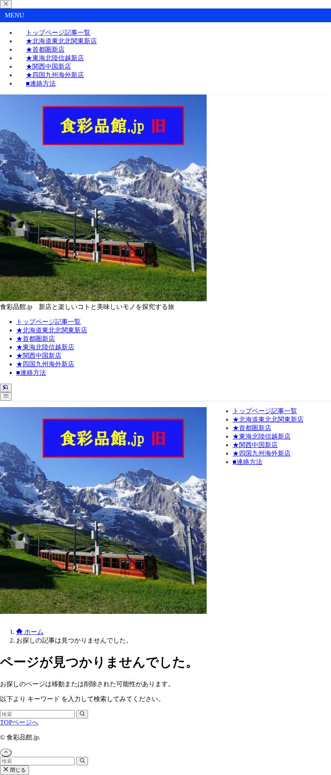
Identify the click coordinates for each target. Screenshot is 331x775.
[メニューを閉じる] (6, 4)
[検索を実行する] (82, 714)
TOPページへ (19, 722)
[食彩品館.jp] (103, 299)
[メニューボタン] (6, 396)
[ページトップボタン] (6, 752)
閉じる (17, 770)
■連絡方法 (41, 83)
